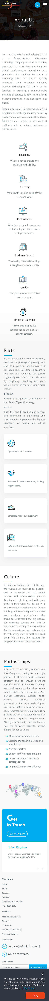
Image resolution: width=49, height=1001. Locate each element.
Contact (5, 897)
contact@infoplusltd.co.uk (24, 946)
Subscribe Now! (38, 967)
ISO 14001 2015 (9, 906)
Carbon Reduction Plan (12, 901)
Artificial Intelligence (11, 916)
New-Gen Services (10, 934)
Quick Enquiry (17, 833)
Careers (5, 893)
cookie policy (27, 988)
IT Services (7, 925)
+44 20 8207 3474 (18, 954)
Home (4, 884)
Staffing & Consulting (11, 929)
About (4, 888)
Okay (35, 995)
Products (6, 921)
